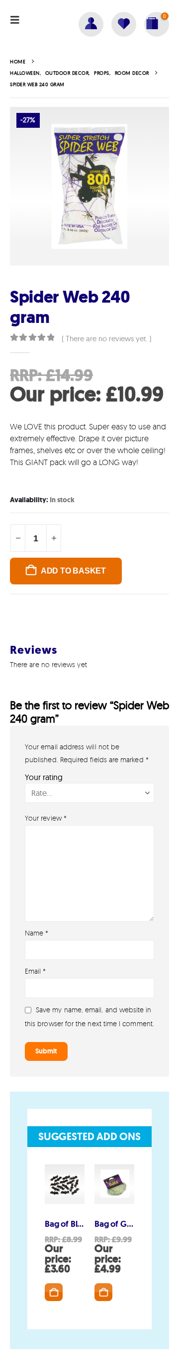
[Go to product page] (65, 1184)
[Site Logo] (35, 36)
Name (36, 933)
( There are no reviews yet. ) (106, 338)
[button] (18, 19)
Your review (46, 818)
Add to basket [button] (54, 1292)
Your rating (44, 777)
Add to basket (73, 571)
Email (35, 971)
